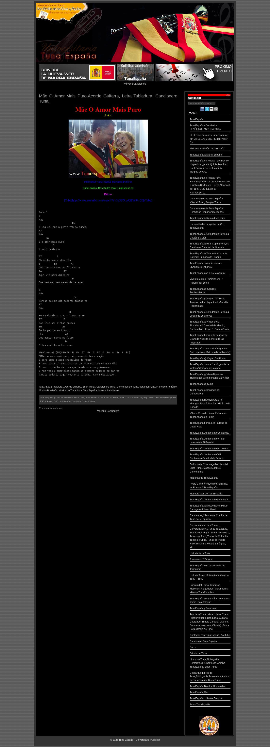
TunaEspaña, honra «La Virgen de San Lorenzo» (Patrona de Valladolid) (210, 350)
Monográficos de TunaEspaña (206, 493)
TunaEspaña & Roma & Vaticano (207, 218)
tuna (79, 390)
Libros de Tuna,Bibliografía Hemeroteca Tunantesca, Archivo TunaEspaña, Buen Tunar (207, 663)
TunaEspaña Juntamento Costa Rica (209, 432)
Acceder (155, 740)
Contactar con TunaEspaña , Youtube (210, 635)
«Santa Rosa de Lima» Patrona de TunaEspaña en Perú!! (208, 415)
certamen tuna (147, 386)
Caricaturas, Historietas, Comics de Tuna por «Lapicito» (209, 517)
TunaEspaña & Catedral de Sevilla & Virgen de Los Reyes (209, 314)
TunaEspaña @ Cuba (201, 384)
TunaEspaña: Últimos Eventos (206, 698)
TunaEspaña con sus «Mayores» (207, 273)
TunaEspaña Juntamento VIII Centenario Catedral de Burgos (206, 456)
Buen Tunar (89, 386)
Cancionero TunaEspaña (203, 641)
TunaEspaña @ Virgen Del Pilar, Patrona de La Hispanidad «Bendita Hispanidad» (209, 302)
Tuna (121, 398)
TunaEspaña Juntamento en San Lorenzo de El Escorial (207, 440)
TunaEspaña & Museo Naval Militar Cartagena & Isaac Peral (209, 507)
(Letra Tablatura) (54, 386)
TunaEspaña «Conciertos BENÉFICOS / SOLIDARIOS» (205, 127)
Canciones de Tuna (127, 386)
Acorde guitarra (72, 386)
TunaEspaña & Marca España (206, 154)
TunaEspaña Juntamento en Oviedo (209, 448)
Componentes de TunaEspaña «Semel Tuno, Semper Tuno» (206, 200)
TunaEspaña (90, 390)
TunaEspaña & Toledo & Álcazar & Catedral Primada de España (208, 255)
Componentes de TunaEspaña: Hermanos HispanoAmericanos (207, 210)
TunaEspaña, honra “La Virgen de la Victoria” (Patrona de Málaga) (209, 366)
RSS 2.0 (44, 401)
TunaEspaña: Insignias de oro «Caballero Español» (206, 265)
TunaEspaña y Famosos (203, 608)
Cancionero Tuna (105, 386)
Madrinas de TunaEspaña (204, 477)
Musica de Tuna (67, 390)
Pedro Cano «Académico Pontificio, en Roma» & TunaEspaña (209, 485)
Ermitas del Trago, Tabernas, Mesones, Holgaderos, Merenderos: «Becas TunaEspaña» (209, 589)
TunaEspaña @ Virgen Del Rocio (208, 358)
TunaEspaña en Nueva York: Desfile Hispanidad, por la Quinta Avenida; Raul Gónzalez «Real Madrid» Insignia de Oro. (209, 166)
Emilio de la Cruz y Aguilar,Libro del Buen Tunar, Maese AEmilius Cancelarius (209, 468)
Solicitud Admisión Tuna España (207, 148)
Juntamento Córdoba (201, 559)
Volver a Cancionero (135, 83)
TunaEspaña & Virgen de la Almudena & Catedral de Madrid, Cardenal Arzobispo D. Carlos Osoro (209, 325)
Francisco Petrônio (166, 386)
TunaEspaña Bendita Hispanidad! (208, 686)
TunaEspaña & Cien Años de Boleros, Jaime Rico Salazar (210, 600)
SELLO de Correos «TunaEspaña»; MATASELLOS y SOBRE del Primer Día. (209, 139)
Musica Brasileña (48, 390)
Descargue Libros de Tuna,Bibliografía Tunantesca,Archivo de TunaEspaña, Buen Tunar (210, 677)
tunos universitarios (108, 390)
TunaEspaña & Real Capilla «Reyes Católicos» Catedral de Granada (209, 245)
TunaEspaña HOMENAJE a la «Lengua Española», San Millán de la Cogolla (210, 403)
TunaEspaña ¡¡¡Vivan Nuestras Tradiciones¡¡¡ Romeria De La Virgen (209, 376)
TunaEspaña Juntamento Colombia (209, 499)
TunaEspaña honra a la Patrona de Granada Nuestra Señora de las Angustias (209, 339)
